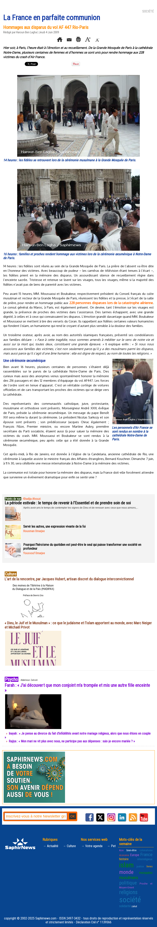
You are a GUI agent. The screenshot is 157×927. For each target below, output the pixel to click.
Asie (121, 850)
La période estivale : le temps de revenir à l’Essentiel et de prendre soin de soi (68, 502)
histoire (124, 859)
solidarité (125, 906)
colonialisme (146, 850)
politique (128, 883)
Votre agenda (93, 846)
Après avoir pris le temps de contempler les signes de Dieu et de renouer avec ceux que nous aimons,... (80, 507)
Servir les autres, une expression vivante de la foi (54, 526)
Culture (71, 846)
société (130, 900)
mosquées (146, 873)
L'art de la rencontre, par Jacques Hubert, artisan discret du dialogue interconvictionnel (69, 579)
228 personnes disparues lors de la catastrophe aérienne (111, 303)
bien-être (132, 850)
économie (124, 855)
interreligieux (145, 859)
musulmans (128, 877)
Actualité (52, 846)
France (146, 854)
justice (140, 866)
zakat (134, 906)
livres (150, 866)
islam (126, 865)
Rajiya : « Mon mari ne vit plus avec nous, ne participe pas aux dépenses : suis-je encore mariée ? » (72, 741)
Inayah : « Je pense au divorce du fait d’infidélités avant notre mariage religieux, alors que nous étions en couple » (78, 735)
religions (128, 892)
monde (126, 872)
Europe (134, 855)
